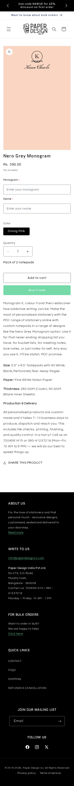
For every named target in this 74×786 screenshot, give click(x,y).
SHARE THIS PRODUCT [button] (25, 462)
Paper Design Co (33, 768)
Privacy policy (26, 773)
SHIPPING (14, 679)
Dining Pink (16, 231)
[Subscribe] (60, 721)
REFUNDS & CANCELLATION (27, 688)
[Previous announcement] (7, 5)
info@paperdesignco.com (26, 558)
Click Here (15, 633)
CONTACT (14, 661)
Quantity (9, 243)
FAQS (12, 670)
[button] (8, 29)
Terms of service (50, 773)
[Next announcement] (66, 5)
